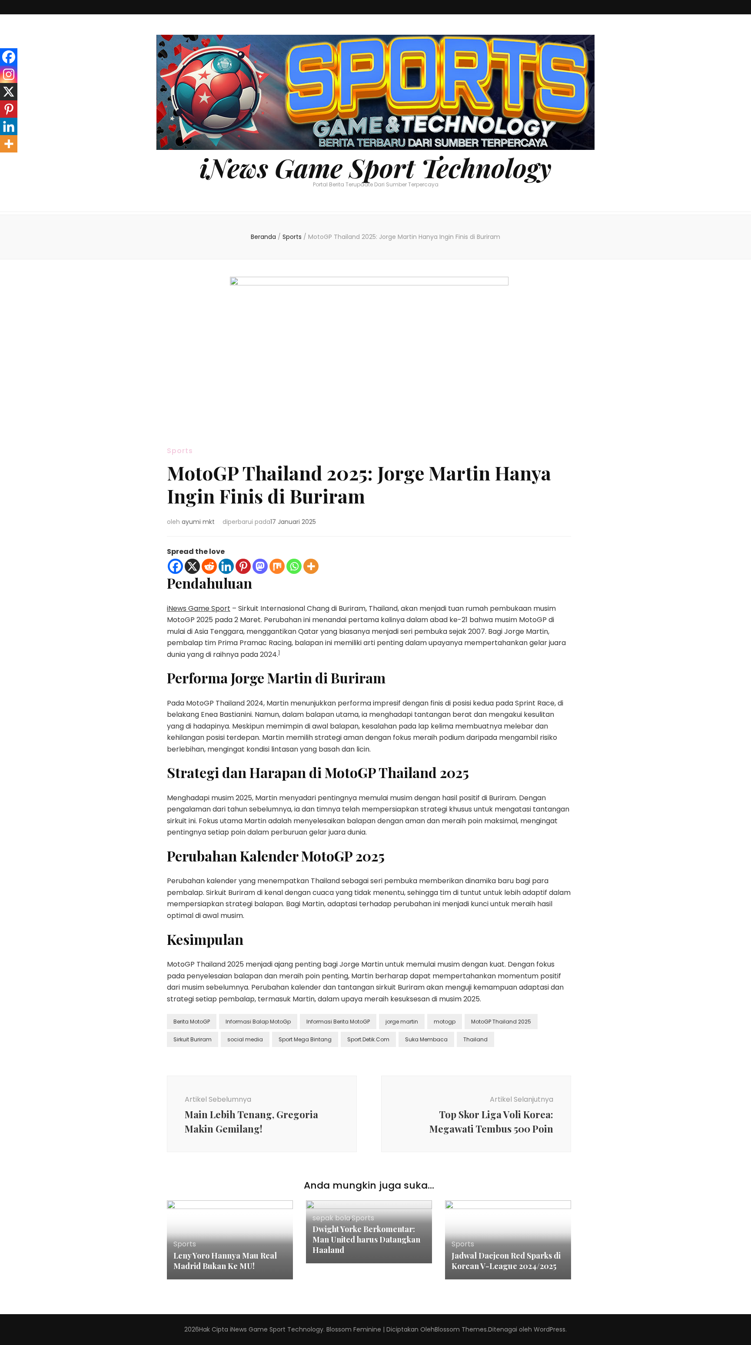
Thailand (475, 1039)
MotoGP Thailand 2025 (501, 1021)
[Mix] (277, 566)
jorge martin (401, 1021)
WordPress (549, 1329)
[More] (311, 566)
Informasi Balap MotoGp (258, 1021)
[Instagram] (8, 74)
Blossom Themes (461, 1329)
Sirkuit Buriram (192, 1039)
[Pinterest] (243, 566)
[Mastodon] (260, 566)
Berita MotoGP (191, 1021)
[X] (192, 566)
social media (245, 1039)
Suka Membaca (426, 1039)
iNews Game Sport (198, 608)
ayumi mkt (198, 521)
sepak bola (331, 1218)
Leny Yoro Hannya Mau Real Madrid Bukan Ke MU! (225, 1260)
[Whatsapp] (294, 566)
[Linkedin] (226, 566)
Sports (180, 451)
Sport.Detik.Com (368, 1039)
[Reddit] (209, 566)
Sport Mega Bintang (305, 1039)
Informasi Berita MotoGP (338, 1021)
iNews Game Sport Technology (375, 167)
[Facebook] (175, 566)
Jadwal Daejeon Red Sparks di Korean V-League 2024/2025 (506, 1260)
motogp (444, 1021)
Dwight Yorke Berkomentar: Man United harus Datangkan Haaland (366, 1239)
